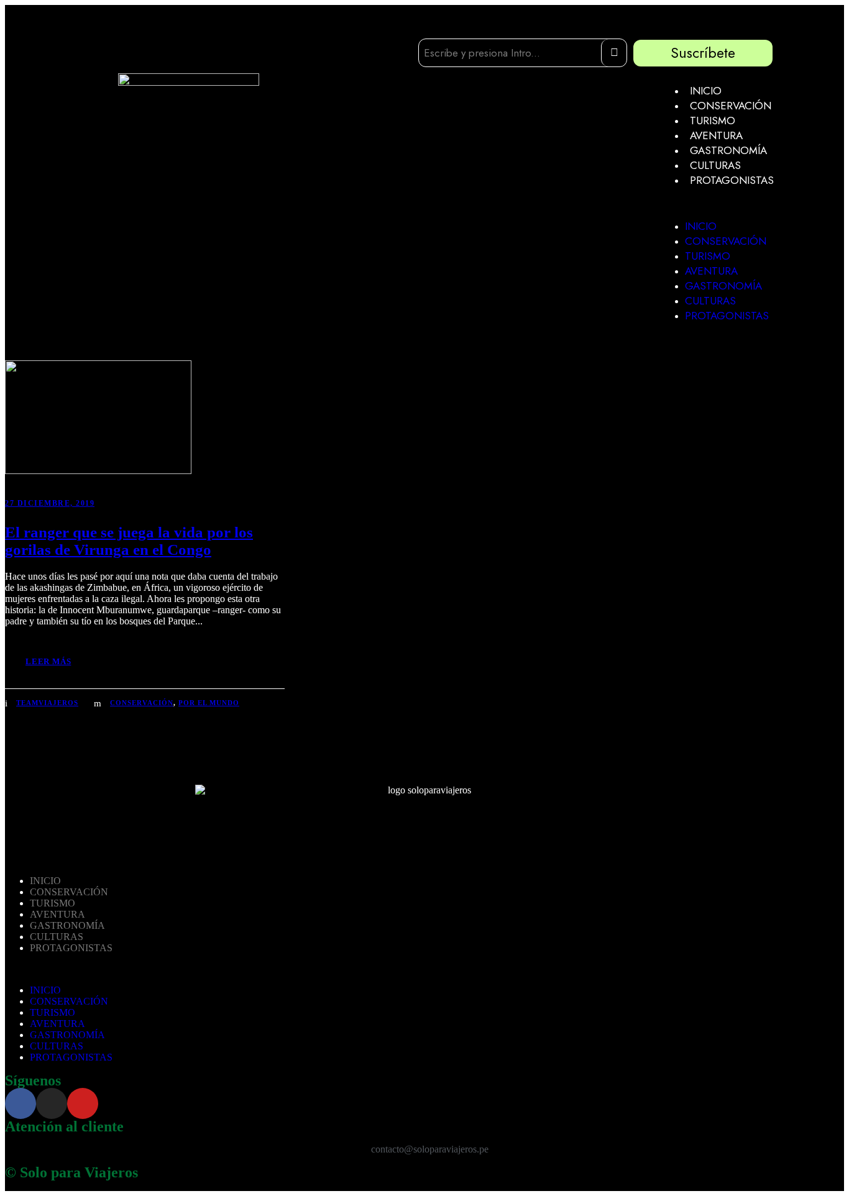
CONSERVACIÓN (730, 105)
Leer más (48, 661)
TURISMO (712, 120)
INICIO (706, 90)
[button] (719, 203)
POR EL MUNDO (208, 702)
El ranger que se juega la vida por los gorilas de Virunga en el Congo (129, 541)
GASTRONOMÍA (728, 150)
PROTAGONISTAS (732, 180)
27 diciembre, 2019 (49, 503)
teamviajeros (47, 702)
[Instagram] (51, 1103)
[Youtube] (82, 1103)
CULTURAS (715, 165)
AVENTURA (716, 135)
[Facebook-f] (20, 1103)
